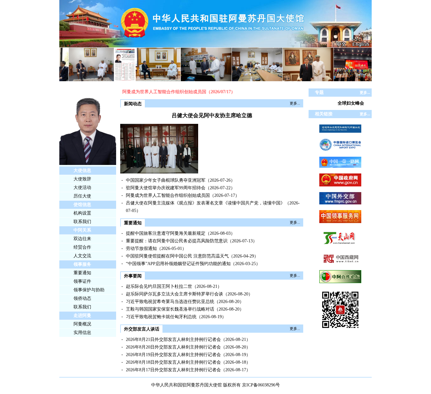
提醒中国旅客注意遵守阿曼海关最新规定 (165, 233)
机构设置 (82, 213)
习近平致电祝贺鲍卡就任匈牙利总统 (161, 316)
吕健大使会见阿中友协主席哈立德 (212, 115)
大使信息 (82, 170)
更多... (295, 103)
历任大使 (82, 196)
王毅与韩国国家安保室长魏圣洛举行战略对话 (170, 309)
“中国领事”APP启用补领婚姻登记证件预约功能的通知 (178, 263)
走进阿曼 (82, 315)
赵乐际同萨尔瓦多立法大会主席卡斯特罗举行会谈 (174, 294)
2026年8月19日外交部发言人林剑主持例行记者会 (173, 354)
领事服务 (82, 264)
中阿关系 (82, 230)
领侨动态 (82, 298)
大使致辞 (82, 179)
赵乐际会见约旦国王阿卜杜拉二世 (159, 286)
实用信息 (82, 332)
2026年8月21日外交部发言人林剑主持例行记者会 (173, 339)
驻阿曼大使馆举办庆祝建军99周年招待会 (165, 187)
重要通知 (82, 272)
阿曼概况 (82, 324)
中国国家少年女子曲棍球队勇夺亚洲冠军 (165, 180)
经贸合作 (82, 247)
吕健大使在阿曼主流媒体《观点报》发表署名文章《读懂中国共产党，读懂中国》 (205, 203)
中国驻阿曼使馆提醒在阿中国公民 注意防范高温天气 (177, 256)
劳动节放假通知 (141, 248)
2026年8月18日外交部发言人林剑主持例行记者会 (173, 362)
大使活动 (82, 187)
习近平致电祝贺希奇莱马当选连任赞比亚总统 (170, 301)
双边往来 (82, 238)
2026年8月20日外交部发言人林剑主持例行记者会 (173, 347)
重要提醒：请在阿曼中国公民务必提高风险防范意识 (176, 241)
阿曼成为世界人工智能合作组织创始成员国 (159, 91)
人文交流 (82, 255)
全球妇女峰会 (351, 103)
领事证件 (82, 281)
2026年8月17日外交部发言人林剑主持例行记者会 (173, 369)
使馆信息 (82, 204)
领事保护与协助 (89, 290)
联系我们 (82, 221)
